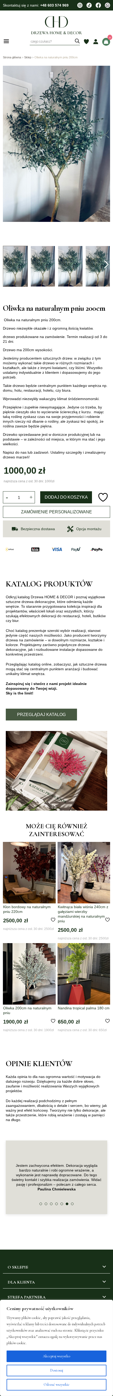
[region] (56, 1348)
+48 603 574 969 (54, 5)
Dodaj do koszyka (66, 497)
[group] (56, 154)
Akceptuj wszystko (56, 1356)
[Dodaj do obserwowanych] (103, 497)
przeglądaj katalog (41, 714)
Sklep (27, 57)
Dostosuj (56, 1370)
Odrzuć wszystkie (57, 1384)
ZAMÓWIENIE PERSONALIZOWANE (56, 512)
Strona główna (12, 57)
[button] (106, 264)
